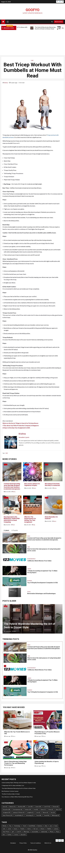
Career (27, 464)
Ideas (5, 464)
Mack (13, 524)
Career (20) (38, 806)
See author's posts (24, 437)
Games (29, 828)
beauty (16, 828)
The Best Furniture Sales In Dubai (11, 794)
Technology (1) (29, 815)
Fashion (9, 834)
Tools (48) (38, 815)
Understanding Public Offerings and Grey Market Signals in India (19, 782)
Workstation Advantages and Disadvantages (41, 593)
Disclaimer (13, 843)
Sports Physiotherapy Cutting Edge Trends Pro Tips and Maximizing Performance (15, 763)
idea (46, 825)
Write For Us (48, 843)
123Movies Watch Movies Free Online (39, 561)
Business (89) (21, 806)
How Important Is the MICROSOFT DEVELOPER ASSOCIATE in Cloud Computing (12, 519)
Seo (26, 497)
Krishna (6, 82)
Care (32, 60)
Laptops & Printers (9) (18, 812)
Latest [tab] (7, 530)
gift (13, 831)
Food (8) (36, 809)
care (7, 453)
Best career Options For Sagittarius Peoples (32, 484)
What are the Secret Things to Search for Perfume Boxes (20, 423)
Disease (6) (55, 806)
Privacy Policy (23, 843)
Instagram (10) (6, 812)
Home (6, 712)
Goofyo (32, 10)
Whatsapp (26, 831)
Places (57, 831)
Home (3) (50, 809)
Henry (13, 491)
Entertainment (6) (17, 809)
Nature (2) (45, 812)
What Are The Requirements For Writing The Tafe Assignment (30, 519)
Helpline (49, 828)
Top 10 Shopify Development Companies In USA (42, 582)
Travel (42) (46, 815)
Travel (24, 825)
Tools (28, 591)
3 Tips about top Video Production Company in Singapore (21, 425)
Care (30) (30, 806)
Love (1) (38, 812)
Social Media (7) (19, 815)
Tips (10, 825)
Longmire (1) (30, 812)
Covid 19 (18, 831)
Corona (16, 834)
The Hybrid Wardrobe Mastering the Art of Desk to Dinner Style (30, 28)
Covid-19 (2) (47, 806)
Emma (54, 488)
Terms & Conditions (35, 843)
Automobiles (35, 831)
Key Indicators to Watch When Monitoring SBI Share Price (17, 797)
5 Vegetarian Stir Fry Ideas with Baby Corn (13, 785)
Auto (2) (5, 806)
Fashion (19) (28, 809)
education (23, 834)
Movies (4, 825)
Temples (22, 828)
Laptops (56, 828)
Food (56, 825)
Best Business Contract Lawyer (23, 627)
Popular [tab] (15, 530)
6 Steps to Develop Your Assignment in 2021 (16, 428)
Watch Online (58, 21)
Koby (34, 524)
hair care (35, 828)
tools (4, 828)
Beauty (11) (12, 806)
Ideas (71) (58, 809)
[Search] (52, 21)
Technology (17, 825)
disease (42, 828)
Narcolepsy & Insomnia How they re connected (52, 484)
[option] (32, 619)
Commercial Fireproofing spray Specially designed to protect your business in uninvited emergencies (12, 486)
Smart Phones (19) (7, 815)
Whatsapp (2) (55, 815)
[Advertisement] (32, 42)
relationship (44, 831)
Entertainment (31, 558)
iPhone (51, 831)
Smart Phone (6, 831)
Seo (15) (53, 812)
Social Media (32, 825)
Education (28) (6, 809)
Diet (4, 834)
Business (29, 580)
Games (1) (43, 809)
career (9, 828)
